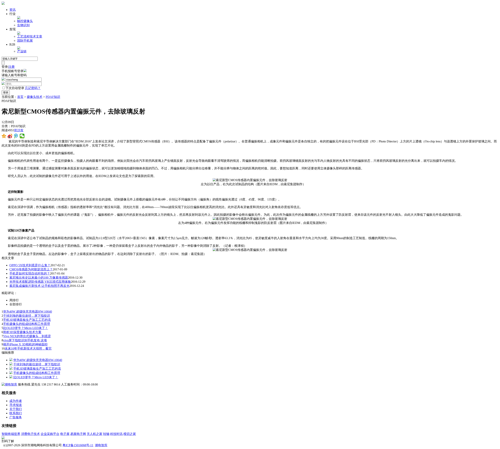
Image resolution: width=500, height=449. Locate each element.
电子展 (65, 434)
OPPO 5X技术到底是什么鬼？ (29, 265)
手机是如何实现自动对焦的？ (29, 273)
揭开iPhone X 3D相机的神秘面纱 (25, 344)
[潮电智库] (9, 384)
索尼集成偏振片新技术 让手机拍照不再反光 (39, 285)
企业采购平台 (50, 434)
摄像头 (28, 21)
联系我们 (15, 413)
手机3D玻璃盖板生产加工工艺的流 (27, 319)
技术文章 (36, 36)
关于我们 (15, 409)
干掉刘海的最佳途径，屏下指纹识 (26, 315)
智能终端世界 (11, 434)
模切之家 (129, 434)
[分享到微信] (22, 136)
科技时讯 (116, 434)
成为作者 (15, 400)
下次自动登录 (14, 88)
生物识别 (23, 25)
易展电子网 (78, 434)
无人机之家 (94, 434)
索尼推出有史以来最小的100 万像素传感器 (38, 277)
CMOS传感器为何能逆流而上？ (31, 269)
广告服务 (15, 417)
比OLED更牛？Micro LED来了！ (25, 328)
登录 (5, 66)
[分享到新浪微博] (10, 136)
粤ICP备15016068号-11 (77, 445)
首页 (20, 96)
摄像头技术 (34, 96)
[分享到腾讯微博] (16, 136)
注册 (11, 66)
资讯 (12, 9)
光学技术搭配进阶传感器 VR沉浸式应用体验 (40, 281)
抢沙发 (18, 130)
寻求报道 (15, 405)
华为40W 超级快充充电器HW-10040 (27, 311)
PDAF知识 (53, 96)
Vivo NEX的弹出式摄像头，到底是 (27, 336)
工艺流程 (23, 36)
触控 (20, 21)
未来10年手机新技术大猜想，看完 (28, 348)
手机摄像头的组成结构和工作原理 (26, 324)
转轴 (106, 434)
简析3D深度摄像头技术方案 (22, 332)
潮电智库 (101, 445)
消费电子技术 (30, 434)
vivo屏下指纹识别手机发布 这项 (25, 340)
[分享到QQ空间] (4, 136)
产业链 (22, 51)
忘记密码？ (33, 88)
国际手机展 (25, 40)
